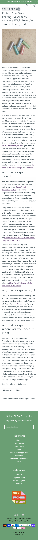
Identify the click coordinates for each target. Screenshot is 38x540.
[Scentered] (11, 9)
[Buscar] (30, 5)
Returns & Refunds (19, 518)
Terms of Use (25, 521)
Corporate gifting (19, 477)
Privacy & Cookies (14, 521)
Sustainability (19, 446)
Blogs (19, 449)
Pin (19, 390)
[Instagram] (15, 515)
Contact (28, 518)
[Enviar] (31, 427)
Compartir (8, 390)
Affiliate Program (19, 481)
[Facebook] (18, 515)
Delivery (9, 518)
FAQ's (19, 462)
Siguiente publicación (27, 398)
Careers (19, 484)
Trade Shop (19, 456)
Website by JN (19, 534)
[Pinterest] (20, 515)
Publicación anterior (10, 398)
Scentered (22, 532)
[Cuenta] (26, 5)
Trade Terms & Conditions (19, 459)
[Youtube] (23, 515)
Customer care (19, 443)
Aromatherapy (11, 384)
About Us (19, 474)
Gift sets (19, 440)
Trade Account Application (19, 452)
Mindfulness (21, 384)
